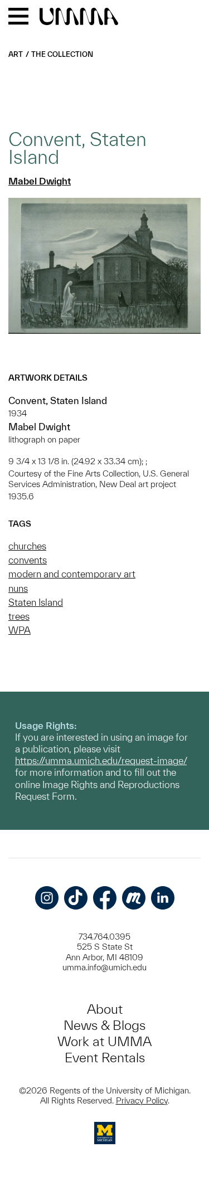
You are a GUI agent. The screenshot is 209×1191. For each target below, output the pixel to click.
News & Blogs (104, 1025)
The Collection (62, 54)
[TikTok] (76, 898)
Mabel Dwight (39, 181)
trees (19, 616)
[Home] (79, 17)
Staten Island (35, 602)
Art (15, 54)
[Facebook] (104, 898)
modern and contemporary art (71, 573)
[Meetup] (133, 898)
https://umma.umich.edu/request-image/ (101, 760)
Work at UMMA (104, 1041)
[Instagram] (47, 898)
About (105, 1009)
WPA (19, 630)
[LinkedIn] (162, 898)
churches (27, 546)
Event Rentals (105, 1057)
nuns (18, 588)
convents (27, 560)
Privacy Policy (142, 1100)
